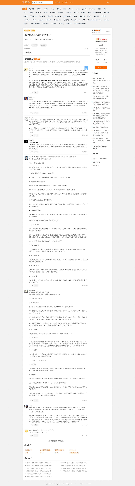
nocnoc (106, 20)
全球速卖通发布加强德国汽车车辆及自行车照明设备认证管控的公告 (39, 465)
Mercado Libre (75, 20)
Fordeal (41, 20)
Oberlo (42, 453)
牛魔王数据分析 (73, 453)
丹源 (26, 453)
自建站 (99, 9)
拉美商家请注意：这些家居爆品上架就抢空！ (39, 471)
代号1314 (31, 140)
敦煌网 (46, 12)
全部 (24, 9)
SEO (105, 9)
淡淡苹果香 (32, 97)
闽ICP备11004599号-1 (59, 484)
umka (75, 16)
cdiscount (58, 16)
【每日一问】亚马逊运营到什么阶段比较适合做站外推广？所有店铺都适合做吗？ (101, 116)
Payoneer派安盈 (35, 23)
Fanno (54, 23)
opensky (96, 16)
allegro (25, 23)
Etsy (89, 12)
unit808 (83, 12)
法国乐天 (48, 20)
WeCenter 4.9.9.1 (86, 484)
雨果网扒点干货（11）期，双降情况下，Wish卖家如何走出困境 (101, 81)
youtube (106, 12)
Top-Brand (72, 450)
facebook (91, 9)
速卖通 (59, 9)
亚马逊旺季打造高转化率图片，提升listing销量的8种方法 (39, 463)
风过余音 (31, 118)
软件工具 (52, 12)
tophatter (50, 16)
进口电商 (38, 12)
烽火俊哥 (31, 68)
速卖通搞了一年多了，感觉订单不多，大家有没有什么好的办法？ (101, 141)
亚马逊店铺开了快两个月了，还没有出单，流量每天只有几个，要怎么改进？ (101, 133)
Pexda (56, 453)
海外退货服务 (46, 450)
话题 (65, 2)
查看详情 (101, 67)
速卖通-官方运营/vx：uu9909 (36, 430)
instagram (33, 16)
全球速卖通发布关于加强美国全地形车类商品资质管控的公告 (74, 468)
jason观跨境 (32, 290)
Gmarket (68, 12)
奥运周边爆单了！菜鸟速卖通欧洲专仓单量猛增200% (74, 471)
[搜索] (51, 2)
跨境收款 (60, 12)
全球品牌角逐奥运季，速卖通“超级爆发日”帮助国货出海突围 (74, 465)
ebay (52, 9)
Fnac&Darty (57, 20)
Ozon (34, 20)
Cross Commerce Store (95, 20)
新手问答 (31, 9)
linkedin (25, 16)
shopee (71, 9)
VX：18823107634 (34, 157)
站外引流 (66, 20)
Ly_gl (30, 405)
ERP (84, 20)
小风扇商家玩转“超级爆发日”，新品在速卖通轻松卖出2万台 (39, 474)
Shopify (31, 12)
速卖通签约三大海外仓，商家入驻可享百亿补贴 (74, 463)
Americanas (45, 23)
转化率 (43, 45)
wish (64, 9)
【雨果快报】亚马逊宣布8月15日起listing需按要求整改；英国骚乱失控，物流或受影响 (39, 468)
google (84, 9)
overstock (42, 16)
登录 (108, 2)
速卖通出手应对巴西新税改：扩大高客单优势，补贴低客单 (39, 476)
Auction (76, 12)
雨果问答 (26, 2)
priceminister (67, 16)
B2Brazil (69, 23)
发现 (58, 2)
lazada (78, 9)
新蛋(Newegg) (97, 12)
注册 (62, 441)
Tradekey (61, 23)
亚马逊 (46, 9)
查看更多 (108, 31)
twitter (89, 16)
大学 (28, 450)
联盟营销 (59, 450)
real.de (104, 16)
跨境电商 (27, 30)
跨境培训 (39, 9)
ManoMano (26, 20)
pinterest (82, 16)
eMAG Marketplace (79, 23)
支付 (24, 12)
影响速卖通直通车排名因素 (100, 127)
